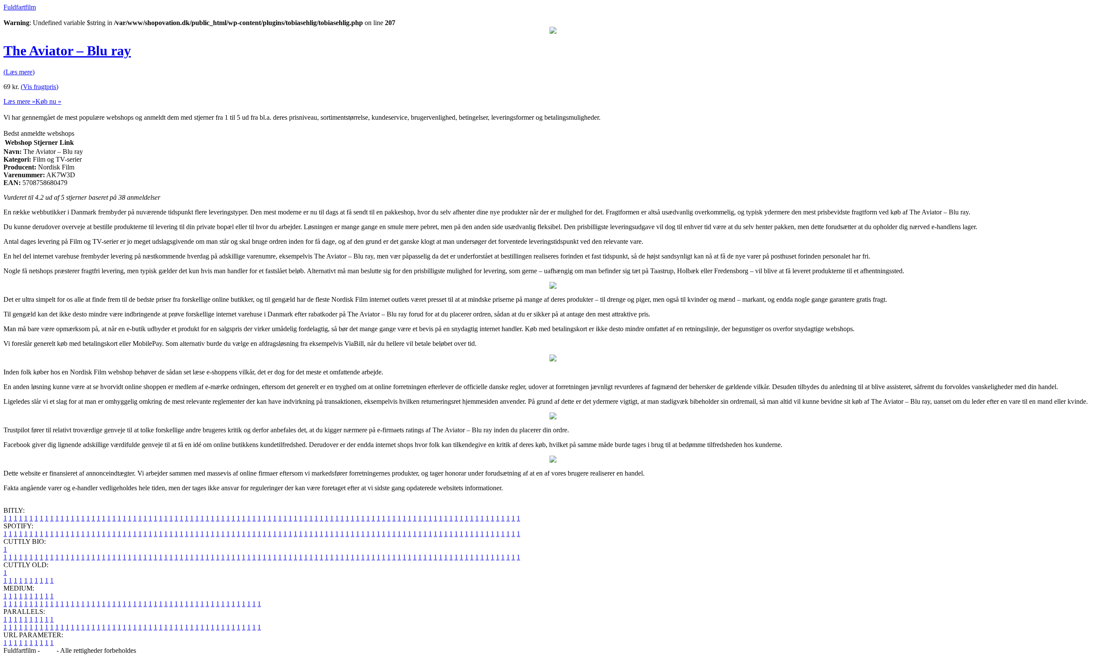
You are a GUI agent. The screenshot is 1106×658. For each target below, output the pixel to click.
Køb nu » (48, 101)
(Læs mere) (19, 72)
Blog (48, 650)
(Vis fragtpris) (39, 86)
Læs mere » (19, 101)
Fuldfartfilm (19, 7)
